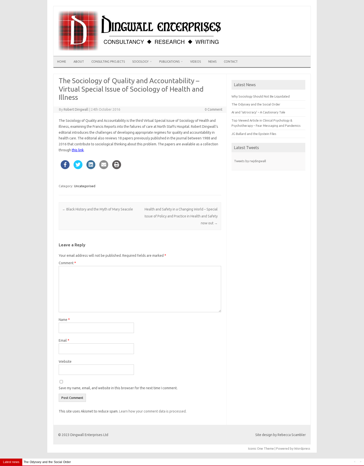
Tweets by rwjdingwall (250, 161)
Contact (231, 61)
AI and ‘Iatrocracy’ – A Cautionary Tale (258, 112)
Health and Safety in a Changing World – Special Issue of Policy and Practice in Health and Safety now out (181, 216)
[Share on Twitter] (78, 167)
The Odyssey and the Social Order (256, 104)
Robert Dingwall (76, 109)
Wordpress (302, 448)
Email (64, 340)
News (212, 61)
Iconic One (255, 448)
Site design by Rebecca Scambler (280, 435)
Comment (67, 263)
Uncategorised (84, 186)
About (79, 61)
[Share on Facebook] (65, 167)
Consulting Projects (108, 61)
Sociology (140, 61)
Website (65, 361)
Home (61, 61)
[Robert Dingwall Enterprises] (140, 54)
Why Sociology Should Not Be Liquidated (261, 96)
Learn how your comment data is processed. (152, 411)
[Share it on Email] (103, 167)
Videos (195, 61)
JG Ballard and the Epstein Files (254, 133)
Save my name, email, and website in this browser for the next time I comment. (118, 388)
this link (78, 150)
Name (64, 320)
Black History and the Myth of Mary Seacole (97, 209)
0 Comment (213, 109)
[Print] (116, 167)
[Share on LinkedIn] (90, 167)
